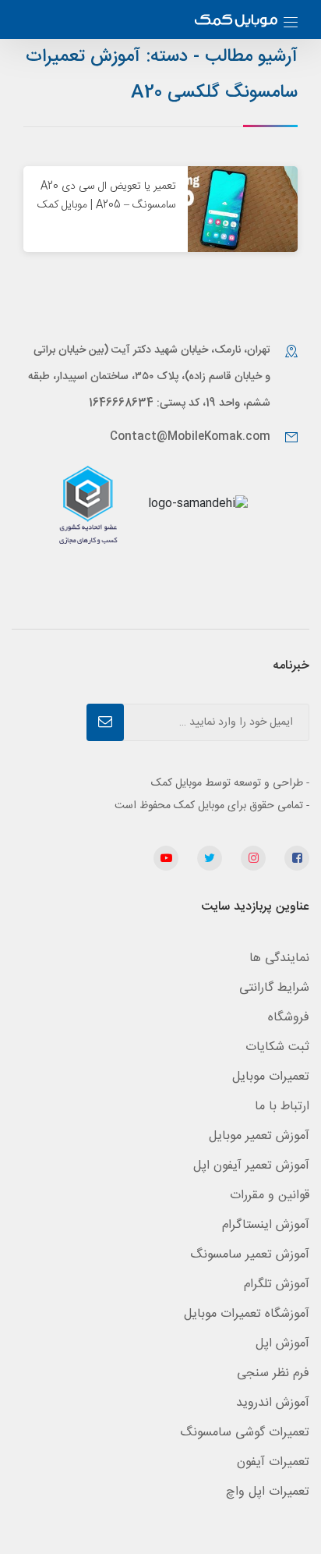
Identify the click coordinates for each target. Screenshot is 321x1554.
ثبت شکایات (277, 1047)
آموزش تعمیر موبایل (259, 1136)
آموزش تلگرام (276, 1284)
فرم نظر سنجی (273, 1373)
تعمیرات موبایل (270, 1076)
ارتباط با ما (282, 1106)
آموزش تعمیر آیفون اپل (251, 1165)
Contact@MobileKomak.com (190, 437)
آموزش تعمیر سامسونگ (249, 1254)
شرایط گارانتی (274, 988)
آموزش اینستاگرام (265, 1225)
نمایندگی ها (279, 958)
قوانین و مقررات (269, 1195)
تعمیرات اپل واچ (267, 1492)
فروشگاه (288, 1017)
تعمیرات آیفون (273, 1462)
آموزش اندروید (272, 1403)
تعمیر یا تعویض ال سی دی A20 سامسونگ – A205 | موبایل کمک (106, 196)
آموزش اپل (282, 1343)
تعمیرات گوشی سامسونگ (244, 1432)
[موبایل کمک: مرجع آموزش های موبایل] (236, 22)
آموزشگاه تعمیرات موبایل (246, 1314)
